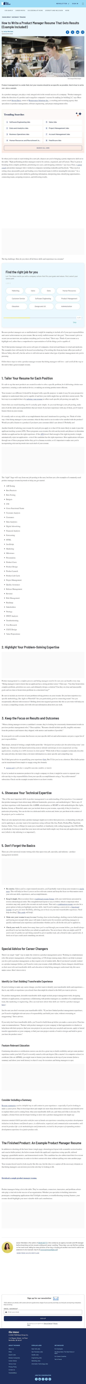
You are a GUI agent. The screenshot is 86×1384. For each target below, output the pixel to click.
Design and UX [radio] (39, 306)
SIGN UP (43, 1318)
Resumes (23, 17)
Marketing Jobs (36, 1361)
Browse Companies (14, 1358)
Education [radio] (14, 306)
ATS (42, 434)
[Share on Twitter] (72, 32)
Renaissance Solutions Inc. (39, 100)
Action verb (10, 768)
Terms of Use (12, 1364)
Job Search (15, 17)
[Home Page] (6, 4)
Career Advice (6, 17)
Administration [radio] (65, 306)
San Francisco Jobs (37, 1352)
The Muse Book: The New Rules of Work (64, 1352)
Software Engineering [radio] (42, 298)
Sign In (75, 4)
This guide (21, 912)
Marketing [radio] (14, 291)
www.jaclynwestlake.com (48, 1250)
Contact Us (12, 1370)
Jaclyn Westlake (8, 31)
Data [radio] (47, 291)
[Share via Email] (82, 32)
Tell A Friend (58, 1359)
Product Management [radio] (68, 298)
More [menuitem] (67, 10)
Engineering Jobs (37, 1358)
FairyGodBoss (13, 1373)
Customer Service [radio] (17, 298)
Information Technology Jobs (40, 1364)
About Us (11, 1349)
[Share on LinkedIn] (77, 32)
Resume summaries (9, 1105)
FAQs (10, 1352)
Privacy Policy (13, 1367)
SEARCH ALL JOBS (43, 148)
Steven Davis (16, 100)
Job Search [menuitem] (9, 10)
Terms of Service (48, 1323)
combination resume (65, 904)
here (44, 759)
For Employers (59, 1349)
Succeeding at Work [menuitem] (35, 10)
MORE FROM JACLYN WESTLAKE (28, 1253)
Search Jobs (12, 1355)
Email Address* (11, 1309)
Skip (74, 322)
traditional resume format (44, 899)
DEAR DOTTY (43, 1243)
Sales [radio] (31, 291)
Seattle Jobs (35, 1355)
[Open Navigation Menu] (83, 3)
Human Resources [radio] (68, 291)
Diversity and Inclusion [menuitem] (54, 10)
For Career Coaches (60, 1356)
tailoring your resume (34, 399)
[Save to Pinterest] (80, 40)
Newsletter (61, 4)
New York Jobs (36, 1349)
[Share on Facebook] (67, 32)
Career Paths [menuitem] (20, 10)
